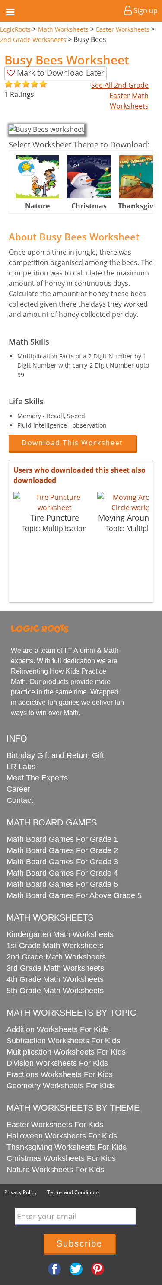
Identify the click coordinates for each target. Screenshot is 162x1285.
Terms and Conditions (73, 1192)
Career (18, 789)
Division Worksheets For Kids (57, 1063)
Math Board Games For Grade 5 (62, 884)
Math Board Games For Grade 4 (62, 873)
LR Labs (20, 766)
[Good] (13, 84)
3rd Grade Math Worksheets (55, 968)
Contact (19, 800)
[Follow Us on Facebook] (54, 1268)
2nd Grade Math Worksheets (56, 957)
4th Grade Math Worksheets (55, 979)
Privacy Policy (20, 1192)
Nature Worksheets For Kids (55, 1169)
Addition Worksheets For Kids (57, 1029)
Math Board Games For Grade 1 (62, 839)
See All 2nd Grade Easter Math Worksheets (120, 95)
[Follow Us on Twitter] (76, 1268)
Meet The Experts (37, 778)
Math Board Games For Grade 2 (62, 850)
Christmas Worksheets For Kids (61, 1158)
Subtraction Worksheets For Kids (63, 1040)
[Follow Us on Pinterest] (97, 1268)
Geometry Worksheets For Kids (60, 1085)
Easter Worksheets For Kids (54, 1124)
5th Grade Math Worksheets (55, 990)
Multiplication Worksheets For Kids (66, 1052)
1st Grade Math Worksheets (54, 945)
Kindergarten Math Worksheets (60, 934)
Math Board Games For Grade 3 (62, 861)
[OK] (8, 84)
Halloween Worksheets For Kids (61, 1136)
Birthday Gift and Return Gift (55, 755)
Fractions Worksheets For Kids (59, 1074)
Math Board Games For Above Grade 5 (74, 895)
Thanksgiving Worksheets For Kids (66, 1147)
